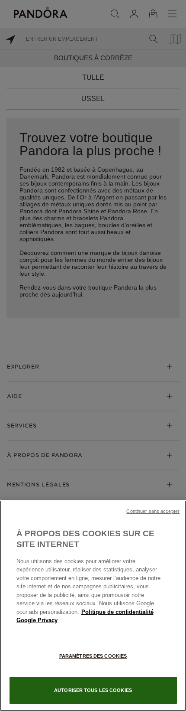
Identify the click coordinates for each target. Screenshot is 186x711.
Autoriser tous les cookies (93, 690)
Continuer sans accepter (153, 511)
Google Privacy (37, 620)
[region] (93, 605)
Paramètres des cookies (93, 656)
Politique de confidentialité (117, 612)
